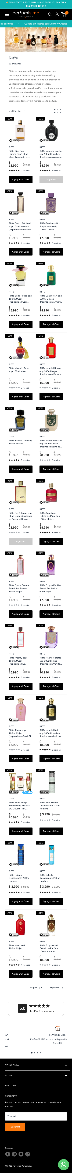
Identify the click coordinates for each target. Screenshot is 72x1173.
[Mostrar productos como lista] (61, 111)
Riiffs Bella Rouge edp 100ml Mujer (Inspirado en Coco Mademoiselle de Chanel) (20, 299)
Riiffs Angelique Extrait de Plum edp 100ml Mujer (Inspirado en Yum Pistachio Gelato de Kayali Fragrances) (49, 516)
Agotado (51, 179)
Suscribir (15, 1126)
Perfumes (17, 1166)
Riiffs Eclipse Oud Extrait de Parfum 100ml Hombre (48, 948)
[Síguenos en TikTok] (27, 1154)
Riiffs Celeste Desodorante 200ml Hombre (49, 878)
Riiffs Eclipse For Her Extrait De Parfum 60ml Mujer (50, 588)
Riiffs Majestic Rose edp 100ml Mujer (19, 370)
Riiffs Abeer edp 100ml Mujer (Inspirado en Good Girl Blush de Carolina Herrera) (20, 733)
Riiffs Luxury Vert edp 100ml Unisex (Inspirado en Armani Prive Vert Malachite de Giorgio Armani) (50, 299)
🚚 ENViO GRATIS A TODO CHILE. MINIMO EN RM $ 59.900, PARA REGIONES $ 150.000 (36, 4)
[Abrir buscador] (50, 14)
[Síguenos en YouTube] (21, 1154)
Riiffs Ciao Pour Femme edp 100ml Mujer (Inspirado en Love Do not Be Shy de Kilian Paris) (20, 154)
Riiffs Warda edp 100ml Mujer (17, 947)
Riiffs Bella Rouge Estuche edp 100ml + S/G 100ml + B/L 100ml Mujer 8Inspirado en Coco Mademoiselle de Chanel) (20, 805)
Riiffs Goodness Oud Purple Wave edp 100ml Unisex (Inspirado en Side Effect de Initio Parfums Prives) (49, 226)
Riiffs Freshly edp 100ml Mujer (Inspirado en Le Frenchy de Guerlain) (19, 661)
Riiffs (11, 147)
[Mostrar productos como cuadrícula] (55, 111)
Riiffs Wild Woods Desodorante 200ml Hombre (49, 805)
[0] (64, 14)
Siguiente (54, 987)
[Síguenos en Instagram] (14, 1154)
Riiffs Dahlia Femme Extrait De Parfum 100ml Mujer (19, 588)
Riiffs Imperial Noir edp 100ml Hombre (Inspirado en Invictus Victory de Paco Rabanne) (50, 733)
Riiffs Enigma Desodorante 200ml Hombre (19, 878)
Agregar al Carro (20, 179)
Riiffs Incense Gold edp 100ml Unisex (20, 442)
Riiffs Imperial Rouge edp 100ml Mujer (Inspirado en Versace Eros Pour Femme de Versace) (50, 371)
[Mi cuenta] (57, 14)
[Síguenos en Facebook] (7, 1154)
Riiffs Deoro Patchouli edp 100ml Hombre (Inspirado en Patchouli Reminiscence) (20, 226)
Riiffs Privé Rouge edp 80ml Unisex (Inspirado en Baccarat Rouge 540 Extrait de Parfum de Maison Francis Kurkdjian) (20, 516)
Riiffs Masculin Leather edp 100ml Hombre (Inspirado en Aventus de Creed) (51, 154)
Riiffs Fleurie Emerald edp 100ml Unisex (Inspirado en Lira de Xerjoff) (50, 443)
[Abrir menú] (7, 14)
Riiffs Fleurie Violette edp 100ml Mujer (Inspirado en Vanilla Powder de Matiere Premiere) (50, 661)
